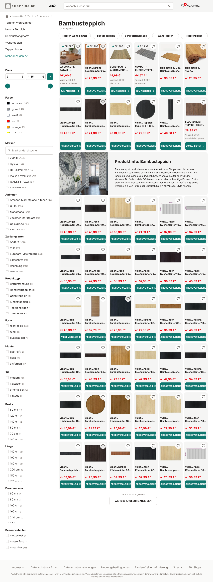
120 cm (16, 415)
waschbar (18, 547)
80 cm (16, 409)
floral (15, 357)
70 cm (15, 433)
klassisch (17, 383)
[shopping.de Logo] (20, 6)
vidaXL (17, 158)
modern (17, 377)
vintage (16, 395)
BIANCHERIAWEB (23, 182)
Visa (15, 247)
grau (18, 109)
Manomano (20, 212)
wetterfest (18, 535)
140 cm (16, 421)
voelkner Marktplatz (25, 218)
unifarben (18, 363)
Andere (18, 241)
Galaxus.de (19, 224)
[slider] (7, 86)
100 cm (16, 457)
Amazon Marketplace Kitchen (31, 200)
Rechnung (19, 265)
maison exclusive (23, 176)
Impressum (18, 567)
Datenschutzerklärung (44, 567)
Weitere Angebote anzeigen (133, 500)
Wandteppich (13, 42)
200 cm (16, 469)
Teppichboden (14, 49)
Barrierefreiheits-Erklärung (151, 567)
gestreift (17, 351)
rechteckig (19, 325)
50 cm (15, 427)
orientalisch (19, 389)
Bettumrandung (21, 283)
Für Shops (195, 567)
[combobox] (118, 6)
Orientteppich (20, 295)
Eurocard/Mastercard (26, 253)
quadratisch (19, 337)
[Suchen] (169, 6)
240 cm (16, 517)
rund (15, 331)
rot (15, 121)
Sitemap (178, 567)
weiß (17, 115)
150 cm (16, 475)
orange (18, 127)
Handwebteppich (22, 289)
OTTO (16, 206)
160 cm (16, 511)
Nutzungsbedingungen (115, 567)
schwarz (20, 103)
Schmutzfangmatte (17, 36)
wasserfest (18, 541)
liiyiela (17, 164)
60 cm (15, 493)
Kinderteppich (20, 301)
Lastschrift (19, 259)
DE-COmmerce (22, 170)
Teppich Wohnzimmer (18, 22)
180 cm (16, 463)
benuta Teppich (15, 29)
